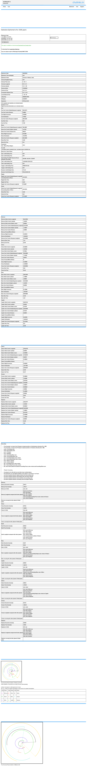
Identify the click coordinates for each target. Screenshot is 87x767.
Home (4, 6)
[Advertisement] (40, 19)
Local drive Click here (14, 49)
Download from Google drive (24, 45)
